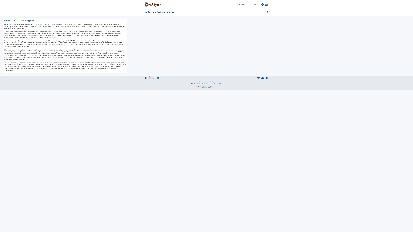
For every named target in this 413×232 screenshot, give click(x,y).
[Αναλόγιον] (153, 4)
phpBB (203, 83)
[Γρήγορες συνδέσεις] (268, 12)
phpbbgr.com (213, 86)
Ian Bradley (211, 81)
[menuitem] (262, 5)
